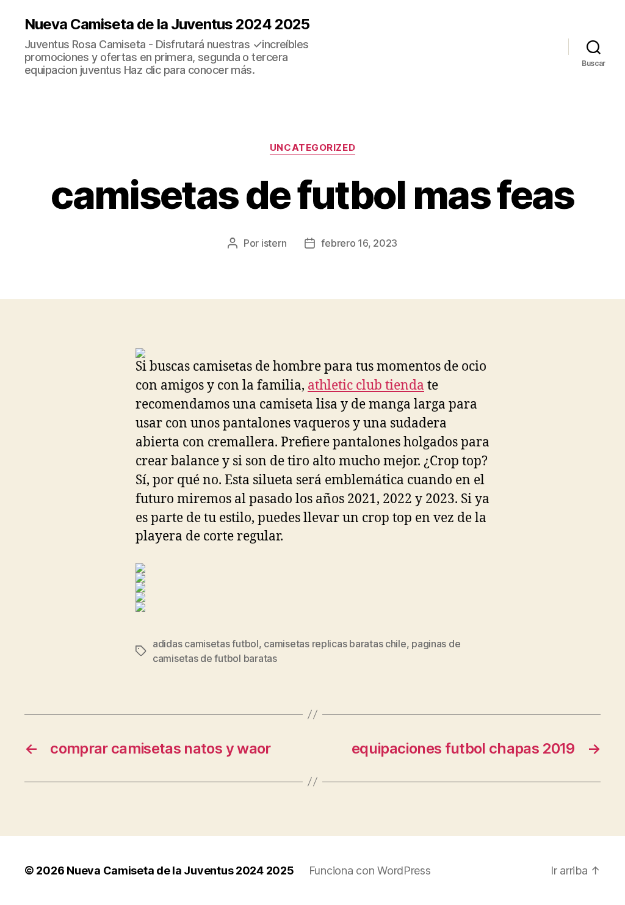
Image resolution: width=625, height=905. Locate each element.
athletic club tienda (366, 385)
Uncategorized (312, 147)
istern (273, 243)
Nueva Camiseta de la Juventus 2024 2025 (166, 24)
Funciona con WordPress (370, 870)
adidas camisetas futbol (206, 644)
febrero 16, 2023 (359, 243)
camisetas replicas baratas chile (335, 644)
